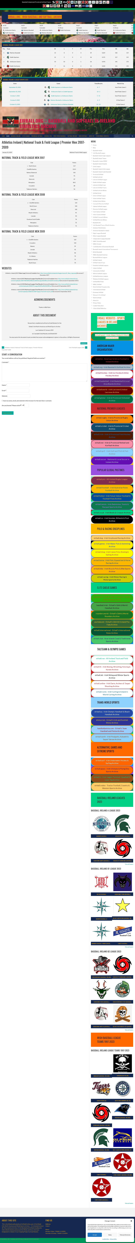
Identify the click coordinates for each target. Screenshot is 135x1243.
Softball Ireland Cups (99, 262)
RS (116, 49)
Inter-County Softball (99, 214)
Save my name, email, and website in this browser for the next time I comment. (27, 401)
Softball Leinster (97, 177)
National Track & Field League (78, 152)
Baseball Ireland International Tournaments (105, 249)
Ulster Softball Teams (99, 198)
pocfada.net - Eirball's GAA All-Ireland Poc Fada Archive (112, 623)
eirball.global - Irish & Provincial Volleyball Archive (112, 399)
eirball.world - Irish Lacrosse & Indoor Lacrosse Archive (112, 390)
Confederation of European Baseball (103, 246)
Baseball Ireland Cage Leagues (102, 155)
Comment (5, 362)
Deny (110, 1235)
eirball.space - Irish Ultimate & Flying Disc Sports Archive (112, 770)
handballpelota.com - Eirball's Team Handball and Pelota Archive (112, 729)
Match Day (120, 83)
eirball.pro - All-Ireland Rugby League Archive (112, 480)
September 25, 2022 (15, 87)
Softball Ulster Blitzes (99, 201)
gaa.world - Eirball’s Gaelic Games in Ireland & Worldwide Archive (112, 598)
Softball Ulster (97, 193)
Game (58, 83)
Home (3, 136)
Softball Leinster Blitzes (100, 190)
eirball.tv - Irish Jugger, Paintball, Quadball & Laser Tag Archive (112, 778)
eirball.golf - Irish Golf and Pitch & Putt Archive (112, 452)
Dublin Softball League (99, 182)
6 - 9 (98, 100)
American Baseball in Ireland (101, 230)
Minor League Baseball (99, 236)
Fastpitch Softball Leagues (100, 265)
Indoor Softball (97, 268)
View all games (129, 108)
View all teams (129, 864)
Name (4, 385)
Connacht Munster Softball (101, 204)
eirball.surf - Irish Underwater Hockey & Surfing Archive (112, 761)
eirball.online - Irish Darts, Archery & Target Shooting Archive (112, 684)
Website (4, 396)
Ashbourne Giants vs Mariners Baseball (61, 104)
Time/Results (98, 83)
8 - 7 (98, 87)
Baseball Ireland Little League (101, 169)
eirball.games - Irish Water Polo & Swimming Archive (112, 545)
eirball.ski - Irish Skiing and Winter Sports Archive (112, 676)
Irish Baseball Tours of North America (103, 225)
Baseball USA (48, 136)
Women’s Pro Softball (99, 295)
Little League (26, 136)
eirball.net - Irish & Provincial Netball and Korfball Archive (112, 444)
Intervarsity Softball (99, 271)
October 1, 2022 (15, 96)
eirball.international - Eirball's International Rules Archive (112, 631)
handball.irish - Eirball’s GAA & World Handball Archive (112, 606)
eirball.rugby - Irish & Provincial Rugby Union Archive (112, 419)
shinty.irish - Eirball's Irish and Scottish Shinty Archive (112, 721)
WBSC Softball (83, 136)
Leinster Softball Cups (99, 185)
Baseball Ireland (15, 136)
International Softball (99, 289)
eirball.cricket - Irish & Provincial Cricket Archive (112, 427)
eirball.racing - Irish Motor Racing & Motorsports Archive (112, 578)
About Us (91, 136)
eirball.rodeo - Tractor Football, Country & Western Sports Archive (112, 786)
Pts (91, 49)
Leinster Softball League (100, 179)
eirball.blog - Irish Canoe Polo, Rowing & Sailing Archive (112, 553)
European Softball (98, 292)
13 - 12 (98, 104)
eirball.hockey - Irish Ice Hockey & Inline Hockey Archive (112, 374)
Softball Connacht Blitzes (100, 217)
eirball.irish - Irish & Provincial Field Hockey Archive (112, 435)
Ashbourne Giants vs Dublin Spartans (62, 91)
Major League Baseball (99, 233)
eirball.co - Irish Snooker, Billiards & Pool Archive (112, 519)
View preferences (125, 1235)
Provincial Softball (37, 136)
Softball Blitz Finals (98, 281)
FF (81, 49)
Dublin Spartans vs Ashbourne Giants (62, 87)
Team (8, 49)
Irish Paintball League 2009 (78, 347)
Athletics (84, 343)
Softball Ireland (72, 136)
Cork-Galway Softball (99, 212)
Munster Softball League (100, 209)
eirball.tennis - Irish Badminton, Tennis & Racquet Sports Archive (112, 505)
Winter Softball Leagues (100, 273)
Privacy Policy (113, 1239)
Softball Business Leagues (100, 276)
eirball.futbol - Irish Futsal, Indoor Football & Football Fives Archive (112, 497)
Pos (4, 49)
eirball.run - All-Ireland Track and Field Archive (112, 659)
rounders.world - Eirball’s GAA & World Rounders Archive (112, 614)
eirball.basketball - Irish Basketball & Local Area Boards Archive (112, 382)
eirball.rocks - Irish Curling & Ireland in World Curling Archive (112, 693)
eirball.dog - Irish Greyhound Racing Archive (112, 538)
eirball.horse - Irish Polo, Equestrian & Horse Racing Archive (112, 561)
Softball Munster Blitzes (100, 220)
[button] (131, 1221)
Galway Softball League (99, 206)
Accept (95, 1235)
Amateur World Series (99, 228)
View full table (129, 70)
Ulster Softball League (99, 195)
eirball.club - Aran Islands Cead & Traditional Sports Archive (112, 639)
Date (15, 83)
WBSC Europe (97, 244)
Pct (103, 49)
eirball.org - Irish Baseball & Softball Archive (112, 367)
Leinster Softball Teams (100, 187)
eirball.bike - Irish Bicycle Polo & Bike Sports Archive (112, 570)
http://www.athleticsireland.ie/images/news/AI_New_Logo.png (58, 273)
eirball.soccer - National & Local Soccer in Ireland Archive (112, 460)
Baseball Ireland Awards (100, 164)
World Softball (97, 297)
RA (127, 49)
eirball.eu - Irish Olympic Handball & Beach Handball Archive (112, 712)
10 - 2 (98, 91)
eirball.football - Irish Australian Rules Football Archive (112, 488)
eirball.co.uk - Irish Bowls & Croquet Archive (112, 512)
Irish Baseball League (99, 153)
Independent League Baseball (101, 238)
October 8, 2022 (15, 100)
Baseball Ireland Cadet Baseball (102, 172)
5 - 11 (98, 96)
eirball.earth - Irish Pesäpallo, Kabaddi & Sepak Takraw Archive (112, 737)
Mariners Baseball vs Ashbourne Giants (61, 100)
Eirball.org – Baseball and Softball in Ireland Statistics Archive (67, 123)
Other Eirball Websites (102, 136)
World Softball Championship (101, 287)
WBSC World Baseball (60, 136)
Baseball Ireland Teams (99, 158)
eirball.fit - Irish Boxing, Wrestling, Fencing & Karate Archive (112, 668)
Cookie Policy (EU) (98, 305)
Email (4, 390)
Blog (8, 136)
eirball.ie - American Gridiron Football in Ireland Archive (112, 360)
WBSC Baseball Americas (100, 255)
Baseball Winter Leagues (100, 257)
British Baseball (97, 252)
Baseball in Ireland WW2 (100, 161)
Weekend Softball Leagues (100, 279)
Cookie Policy (105, 1239)
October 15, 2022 (15, 104)
